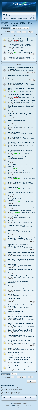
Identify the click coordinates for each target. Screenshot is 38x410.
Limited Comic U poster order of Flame (20, 269)
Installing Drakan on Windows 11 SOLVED (21, 101)
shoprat (16, 331)
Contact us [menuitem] (29, 397)
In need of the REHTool (15, 311)
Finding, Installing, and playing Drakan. (21, 192)
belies (15, 217)
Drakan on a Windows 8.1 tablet (18, 83)
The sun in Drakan (14, 298)
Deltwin (16, 52)
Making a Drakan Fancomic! (17, 225)
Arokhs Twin (17, 58)
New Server (11, 294)
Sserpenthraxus (18, 77)
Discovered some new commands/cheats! (21, 259)
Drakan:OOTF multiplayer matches (19, 75)
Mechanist (17, 255)
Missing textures (13, 187)
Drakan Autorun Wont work (16, 120)
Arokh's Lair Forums (18, 41)
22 (29, 72)
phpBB (13, 405)
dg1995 (16, 183)
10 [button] (29, 32)
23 (32, 72)
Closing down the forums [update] (19, 44)
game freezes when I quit (16, 289)
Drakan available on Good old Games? (20, 182)
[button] (12, 32)
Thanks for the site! (14, 205)
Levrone (16, 295)
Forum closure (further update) (18, 39)
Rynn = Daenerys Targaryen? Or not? (20, 330)
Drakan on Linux (13, 348)
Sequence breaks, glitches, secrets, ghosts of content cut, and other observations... (19, 359)
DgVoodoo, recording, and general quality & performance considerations (21, 237)
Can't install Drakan (14, 132)
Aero (12, 403)
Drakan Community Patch (16, 51)
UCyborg (16, 45)
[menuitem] (8, 15)
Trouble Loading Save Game (17, 335)
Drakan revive (12, 177)
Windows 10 (12, 264)
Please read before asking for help (19, 57)
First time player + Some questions (19, 210)
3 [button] (20, 32)
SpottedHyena (18, 194)
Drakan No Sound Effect (15, 352)
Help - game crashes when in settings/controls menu (17, 157)
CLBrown (16, 138)
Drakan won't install (14, 126)
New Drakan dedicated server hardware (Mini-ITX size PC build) (20, 317)
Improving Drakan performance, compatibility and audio (18, 245)
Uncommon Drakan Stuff (16, 171)
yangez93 (17, 153)
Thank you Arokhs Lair (15, 216)
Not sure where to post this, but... (19, 137)
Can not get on (12, 221)
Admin (16, 40)
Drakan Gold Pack (13, 230)
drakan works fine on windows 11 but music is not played (20, 95)
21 (27, 72)
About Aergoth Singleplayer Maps (19, 276)
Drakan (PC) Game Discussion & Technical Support (16, 24)
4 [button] (22, 32)
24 (34, 72)
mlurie (15, 133)
